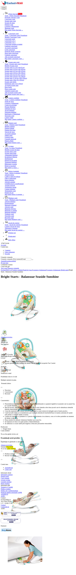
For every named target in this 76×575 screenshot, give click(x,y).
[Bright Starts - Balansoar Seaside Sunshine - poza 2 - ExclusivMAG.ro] (25, 378)
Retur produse (5, 483)
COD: (3, 339)
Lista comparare (10, 252)
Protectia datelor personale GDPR (11, 492)
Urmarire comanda (6, 259)
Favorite (7, 254)
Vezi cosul (4, 268)
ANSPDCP (4, 494)
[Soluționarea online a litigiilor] (11, 522)
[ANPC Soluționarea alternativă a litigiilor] (11, 515)
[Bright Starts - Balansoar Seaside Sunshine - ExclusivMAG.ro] (25, 329)
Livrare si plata (5, 480)
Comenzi (7, 250)
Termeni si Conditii (7, 487)
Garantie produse (6, 482)
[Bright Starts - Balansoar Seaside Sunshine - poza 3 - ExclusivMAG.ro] (25, 427)
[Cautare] (32, 259)
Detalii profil (5, 476)
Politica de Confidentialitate (9, 491)
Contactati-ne (5, 507)
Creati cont (8, 469)
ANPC (3, 496)
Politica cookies (6, 489)
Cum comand (5, 478)
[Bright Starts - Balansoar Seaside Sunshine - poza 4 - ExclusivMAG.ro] (25, 476)
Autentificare (5, 261)
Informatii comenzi (7, 475)
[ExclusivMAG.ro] (12, 5)
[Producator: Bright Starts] (5, 352)
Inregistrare (12, 261)
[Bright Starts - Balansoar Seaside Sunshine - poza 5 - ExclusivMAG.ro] (25, 525)
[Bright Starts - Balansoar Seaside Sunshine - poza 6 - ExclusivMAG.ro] (25, 574)
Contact (3, 505)
